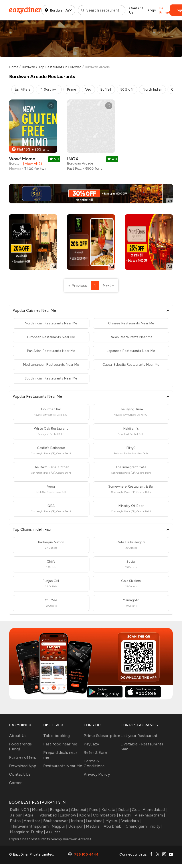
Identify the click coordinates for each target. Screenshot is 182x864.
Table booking (56, 735)
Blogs (151, 10)
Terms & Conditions (94, 763)
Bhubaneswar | (56, 820)
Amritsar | (33, 820)
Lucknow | (69, 815)
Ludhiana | (95, 820)
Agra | (30, 815)
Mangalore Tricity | (27, 831)
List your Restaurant (139, 735)
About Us (17, 735)
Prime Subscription (102, 735)
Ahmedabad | (155, 809)
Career (15, 782)
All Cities (53, 832)
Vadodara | (131, 820)
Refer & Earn (95, 752)
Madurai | (94, 826)
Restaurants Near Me (62, 765)
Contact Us (136, 10)
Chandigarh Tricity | (144, 826)
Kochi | (85, 815)
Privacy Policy (97, 774)
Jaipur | (17, 815)
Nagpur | (59, 826)
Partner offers (22, 757)
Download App (22, 765)
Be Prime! (164, 10)
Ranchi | (126, 815)
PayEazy (91, 744)
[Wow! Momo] (33, 136)
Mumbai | (40, 809)
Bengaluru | (60, 809)
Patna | (16, 820)
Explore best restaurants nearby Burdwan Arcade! (50, 839)
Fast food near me (60, 744)
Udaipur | (76, 826)
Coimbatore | (105, 815)
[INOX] (91, 136)
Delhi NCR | (20, 809)
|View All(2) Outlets (34, 163)
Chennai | (79, 809)
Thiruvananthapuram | (30, 826)
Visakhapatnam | (150, 815)
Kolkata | (109, 809)
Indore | (78, 820)
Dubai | (124, 809)
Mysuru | (112, 820)
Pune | (95, 809)
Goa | (137, 809)
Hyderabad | (47, 815)
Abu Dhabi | (114, 826)
